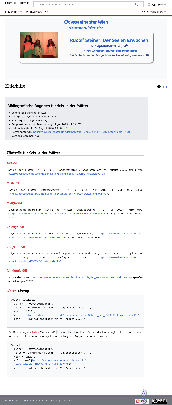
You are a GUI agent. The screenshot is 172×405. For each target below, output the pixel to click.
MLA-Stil (13, 183)
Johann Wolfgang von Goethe (106, 53)
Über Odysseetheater (35, 400)
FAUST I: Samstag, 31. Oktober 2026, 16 (106, 58)
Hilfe (164, 86)
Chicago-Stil (16, 227)
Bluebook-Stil (17, 271)
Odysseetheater (18, 2)
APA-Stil (12, 163)
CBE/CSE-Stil (16, 247)
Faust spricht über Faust (106, 34)
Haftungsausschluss (62, 400)
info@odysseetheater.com (101, 75)
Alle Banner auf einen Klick (86, 27)
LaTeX (35, 332)
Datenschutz (12, 400)
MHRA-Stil (14, 203)
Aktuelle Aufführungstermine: (106, 49)
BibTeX (12, 291)
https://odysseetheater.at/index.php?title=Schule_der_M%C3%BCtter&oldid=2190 (81, 131)
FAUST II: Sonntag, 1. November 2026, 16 (106, 62)
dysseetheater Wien (86, 22)
